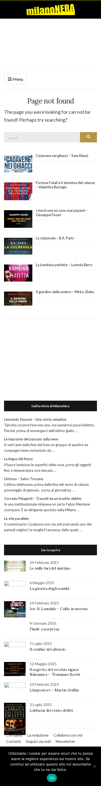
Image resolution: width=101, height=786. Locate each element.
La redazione (37, 735)
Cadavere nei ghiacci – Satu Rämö (62, 155)
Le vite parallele (16, 518)
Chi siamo (14, 735)
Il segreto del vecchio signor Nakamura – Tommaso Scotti (55, 672)
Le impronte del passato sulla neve (31, 439)
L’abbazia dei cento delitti (51, 710)
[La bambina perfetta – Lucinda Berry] (18, 273)
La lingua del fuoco (18, 459)
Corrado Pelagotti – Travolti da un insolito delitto (43, 498)
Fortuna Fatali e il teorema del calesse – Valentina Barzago (65, 184)
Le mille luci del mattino (50, 568)
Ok (52, 778)
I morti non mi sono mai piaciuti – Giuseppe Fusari (62, 212)
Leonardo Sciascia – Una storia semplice (35, 419)
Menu (17, 79)
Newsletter (65, 741)
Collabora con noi (68, 735)
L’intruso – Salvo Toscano (23, 479)
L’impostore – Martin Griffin (54, 690)
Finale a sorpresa (44, 629)
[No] (94, 766)
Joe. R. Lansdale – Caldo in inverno (59, 608)
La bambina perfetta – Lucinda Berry (64, 265)
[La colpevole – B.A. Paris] (18, 246)
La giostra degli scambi (49, 588)
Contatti (13, 741)
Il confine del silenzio (48, 649)
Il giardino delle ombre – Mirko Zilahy (65, 292)
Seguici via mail (38, 741)
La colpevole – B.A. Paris (55, 238)
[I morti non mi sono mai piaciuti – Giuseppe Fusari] (18, 219)
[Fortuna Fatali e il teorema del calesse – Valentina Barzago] (18, 191)
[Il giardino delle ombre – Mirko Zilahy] (18, 299)
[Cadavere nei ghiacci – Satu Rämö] (18, 164)
